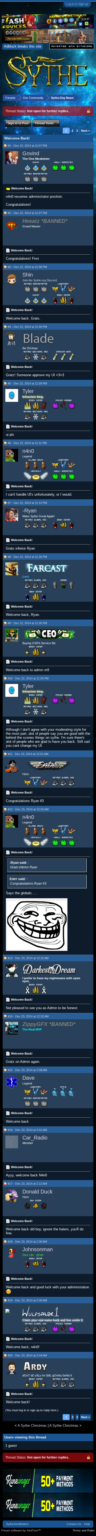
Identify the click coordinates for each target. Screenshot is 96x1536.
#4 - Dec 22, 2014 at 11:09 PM (27, 326)
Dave (28, 1078)
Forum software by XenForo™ (21, 1530)
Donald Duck (37, 1192)
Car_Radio (34, 1138)
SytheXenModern (17, 1524)
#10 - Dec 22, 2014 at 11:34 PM (28, 678)
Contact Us (74, 1524)
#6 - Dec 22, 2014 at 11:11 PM (27, 443)
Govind (30, 153)
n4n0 (28, 451)
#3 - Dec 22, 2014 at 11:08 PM (27, 267)
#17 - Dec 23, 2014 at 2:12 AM (27, 1183)
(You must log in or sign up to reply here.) (31, 1410)
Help (87, 1524)
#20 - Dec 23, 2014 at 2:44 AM (27, 1355)
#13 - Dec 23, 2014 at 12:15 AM (28, 958)
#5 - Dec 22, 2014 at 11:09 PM (27, 383)
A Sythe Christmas (32, 1426)
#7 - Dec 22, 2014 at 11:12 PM (27, 502)
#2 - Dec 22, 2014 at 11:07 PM (27, 213)
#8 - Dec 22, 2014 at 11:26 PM (27, 556)
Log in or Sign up (77, 4)
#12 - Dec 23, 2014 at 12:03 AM (28, 809)
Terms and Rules (84, 1530)
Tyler (28, 391)
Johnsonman (37, 1249)
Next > (85, 130)
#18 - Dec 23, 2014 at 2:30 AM (27, 1241)
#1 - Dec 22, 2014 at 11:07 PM (27, 145)
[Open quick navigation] (90, 97)
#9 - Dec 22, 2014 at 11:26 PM (27, 623)
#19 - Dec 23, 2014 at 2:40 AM (27, 1300)
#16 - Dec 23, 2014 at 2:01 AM (27, 1129)
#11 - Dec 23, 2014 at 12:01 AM (28, 754)
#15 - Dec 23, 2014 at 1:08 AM (27, 1070)
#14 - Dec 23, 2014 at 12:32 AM (28, 1016)
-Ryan (29, 511)
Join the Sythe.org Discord (39, 280)
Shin (27, 275)
